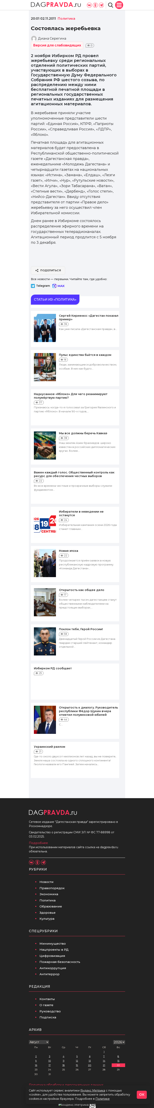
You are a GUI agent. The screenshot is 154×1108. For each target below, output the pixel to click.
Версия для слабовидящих (57, 45)
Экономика (49, 894)
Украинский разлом (49, 747)
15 (118, 1060)
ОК (141, 1095)
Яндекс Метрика (92, 1090)
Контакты (47, 999)
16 (36, 1065)
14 (104, 1060)
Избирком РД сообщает (53, 668)
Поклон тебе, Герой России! (81, 629)
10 (49, 1060)
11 (63, 1060)
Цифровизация (52, 956)
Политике (102, 1099)
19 (77, 1065)
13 (90, 1060)
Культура (47, 919)
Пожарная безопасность (60, 962)
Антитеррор (50, 974)
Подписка (48, 1017)
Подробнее (38, 843)
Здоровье (48, 912)
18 (63, 1065)
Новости (47, 882)
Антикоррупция (53, 968)
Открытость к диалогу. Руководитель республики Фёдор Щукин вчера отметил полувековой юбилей (88, 711)
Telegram (43, 286)
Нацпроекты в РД (54, 949)
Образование (51, 906)
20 (89, 1065)
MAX (61, 286)
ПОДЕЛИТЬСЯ (50, 270)
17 (50, 1065)
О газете (46, 1005)
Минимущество (53, 943)
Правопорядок (52, 888)
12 (77, 1060)
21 (104, 1065)
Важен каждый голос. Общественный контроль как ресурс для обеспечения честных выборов (74, 474)
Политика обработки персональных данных (66, 1085)
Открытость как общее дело (81, 590)
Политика (48, 900)
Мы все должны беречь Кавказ (83, 433)
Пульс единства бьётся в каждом (85, 355)
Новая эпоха (68, 551)
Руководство (50, 1011)
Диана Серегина (52, 38)
